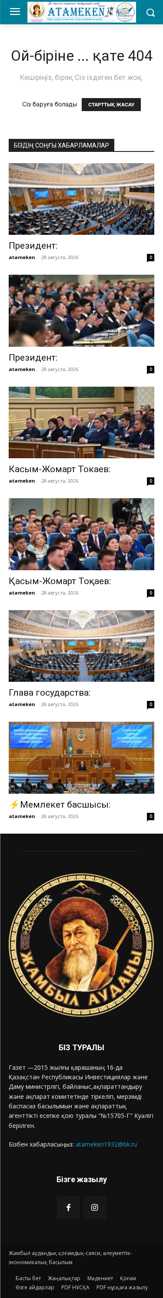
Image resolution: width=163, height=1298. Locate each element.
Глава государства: (49, 692)
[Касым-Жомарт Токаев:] (81, 422)
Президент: (33, 245)
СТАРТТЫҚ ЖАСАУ (111, 105)
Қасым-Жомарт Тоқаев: (60, 581)
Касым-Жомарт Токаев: (62, 469)
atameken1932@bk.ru (106, 1144)
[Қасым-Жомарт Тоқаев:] (81, 534)
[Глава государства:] (81, 646)
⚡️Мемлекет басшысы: (59, 804)
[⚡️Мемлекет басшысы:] (81, 757)
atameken (22, 257)
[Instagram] (95, 1208)
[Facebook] (68, 1208)
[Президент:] (81, 199)
